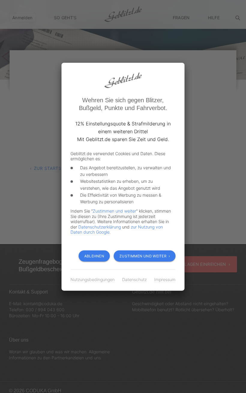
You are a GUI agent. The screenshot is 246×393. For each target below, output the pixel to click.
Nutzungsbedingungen (91, 279)
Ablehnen (97, 256)
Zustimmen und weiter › (145, 256)
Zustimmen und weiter (112, 211)
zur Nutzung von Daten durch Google (123, 229)
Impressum (162, 279)
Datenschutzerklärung (91, 226)
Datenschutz (132, 279)
